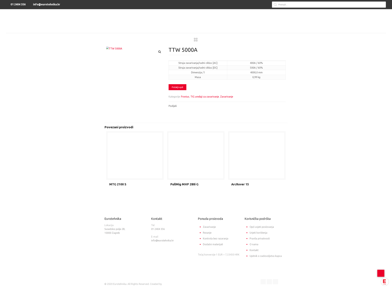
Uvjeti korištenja (258, 232)
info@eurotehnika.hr (46, 4)
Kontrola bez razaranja (215, 238)
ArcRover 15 (240, 184)
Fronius (185, 96)
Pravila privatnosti (260, 238)
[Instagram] (275, 281)
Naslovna (159, 27)
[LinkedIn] (269, 281)
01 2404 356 (18, 4)
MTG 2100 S (117, 184)
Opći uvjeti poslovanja (262, 226)
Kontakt (254, 250)
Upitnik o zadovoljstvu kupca (266, 256)
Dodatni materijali (213, 244)
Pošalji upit (177, 87)
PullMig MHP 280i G (184, 184)
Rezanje (207, 232)
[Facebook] (263, 281)
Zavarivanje (177, 27)
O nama (254, 244)
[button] (159, 52)
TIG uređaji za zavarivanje (204, 27)
